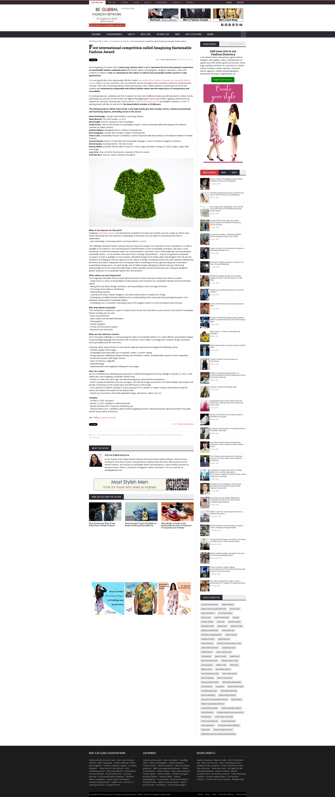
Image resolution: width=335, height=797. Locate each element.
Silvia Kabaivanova (168, 59)
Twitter (226, 25)
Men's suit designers (158, 763)
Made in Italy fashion (227, 695)
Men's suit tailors (170, 760)
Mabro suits (221, 665)
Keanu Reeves (207, 643)
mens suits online (230, 673)
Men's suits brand (224, 678)
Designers (96, 34)
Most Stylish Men (193, 34)
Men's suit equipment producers (166, 768)
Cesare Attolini (207, 622)
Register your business (223, 79)
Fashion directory (121, 763)
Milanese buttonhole (210, 630)
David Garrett (231, 635)
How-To (131, 34)
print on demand (208, 695)
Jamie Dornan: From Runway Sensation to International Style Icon (227, 249)
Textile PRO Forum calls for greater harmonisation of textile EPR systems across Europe (225, 222)
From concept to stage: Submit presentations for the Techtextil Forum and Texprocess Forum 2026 (227, 569)
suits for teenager (222, 617)
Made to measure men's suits (229, 643)
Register (240, 2)
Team (214, 794)
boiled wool (234, 656)
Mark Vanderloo (208, 613)
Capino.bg (206, 729)
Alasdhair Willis (208, 626)
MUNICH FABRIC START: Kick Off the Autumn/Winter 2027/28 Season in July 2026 (226, 278)
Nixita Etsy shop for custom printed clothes (218, 734)
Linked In (233, 25)
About (207, 794)
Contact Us (176, 2)
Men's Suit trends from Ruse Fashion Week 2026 (227, 346)
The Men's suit (162, 34)
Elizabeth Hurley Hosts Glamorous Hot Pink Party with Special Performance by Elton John (226, 403)
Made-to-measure (204, 760)
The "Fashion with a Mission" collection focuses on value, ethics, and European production (226, 458)
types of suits (220, 656)
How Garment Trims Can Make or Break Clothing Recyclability (140, 524)
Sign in (229, 2)
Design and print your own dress (230, 712)
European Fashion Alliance (228, 725)
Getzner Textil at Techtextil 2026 (223, 387)
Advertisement (161, 2)
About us (147, 2)
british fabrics (207, 652)
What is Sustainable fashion (213, 704)
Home (200, 794)
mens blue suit (228, 630)
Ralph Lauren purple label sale (214, 609)
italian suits (222, 626)
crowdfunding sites (209, 691)
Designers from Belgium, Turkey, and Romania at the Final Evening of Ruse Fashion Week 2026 (225, 486)
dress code (206, 617)
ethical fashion (123, 435)
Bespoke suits (238, 779)
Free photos (206, 717)
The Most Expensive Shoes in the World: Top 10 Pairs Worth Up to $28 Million (227, 194)
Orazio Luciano (234, 622)
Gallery (136, 2)
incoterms (220, 686)
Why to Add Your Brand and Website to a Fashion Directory (226, 512)
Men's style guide (105, 763)
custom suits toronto (210, 604)
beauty (236, 617)
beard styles (236, 699)
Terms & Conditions (226, 794)
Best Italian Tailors (223, 669)
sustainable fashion (106, 435)
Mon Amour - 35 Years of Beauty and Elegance (225, 332)
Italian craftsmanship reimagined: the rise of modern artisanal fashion (227, 554)
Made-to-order (220, 760)
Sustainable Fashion (106, 233)
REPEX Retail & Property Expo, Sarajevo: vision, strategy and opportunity (227, 526)
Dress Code (146, 34)
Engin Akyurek (224, 639)
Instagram (237, 25)
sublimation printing (229, 691)
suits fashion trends (209, 708)
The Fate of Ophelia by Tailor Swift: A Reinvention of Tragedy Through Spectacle (227, 582)
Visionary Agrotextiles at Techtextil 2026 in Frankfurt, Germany (228, 429)
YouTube (240, 25)
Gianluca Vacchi (208, 639)
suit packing (206, 656)
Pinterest (229, 25)
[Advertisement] (167, 552)
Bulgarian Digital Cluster (162, 794)
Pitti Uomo (234, 665)
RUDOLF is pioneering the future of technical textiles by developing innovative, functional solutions (228, 375)
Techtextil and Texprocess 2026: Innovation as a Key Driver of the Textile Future (228, 540)
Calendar (124, 2)
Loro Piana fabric (225, 613)
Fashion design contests (231, 708)
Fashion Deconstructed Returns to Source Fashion (227, 291)
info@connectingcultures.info (147, 101)
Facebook (222, 25)
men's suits (110, 760)
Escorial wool (207, 686)
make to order (236, 626)
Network (189, 2)
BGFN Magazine (97, 2)
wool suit (220, 622)
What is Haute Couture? (223, 729)
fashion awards (137, 435)
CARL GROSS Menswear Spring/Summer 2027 (227, 305)
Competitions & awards (119, 41)
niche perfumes (208, 725)
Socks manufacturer (210, 721)
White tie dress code (230, 660)
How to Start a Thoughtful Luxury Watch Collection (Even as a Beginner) (226, 180)
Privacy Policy (241, 794)
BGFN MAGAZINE (95, 41)
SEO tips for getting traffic (212, 635)
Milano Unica (207, 669)
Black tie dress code (209, 660)
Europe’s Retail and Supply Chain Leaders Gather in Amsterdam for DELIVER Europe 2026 (227, 319)
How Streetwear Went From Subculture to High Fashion (102, 524)
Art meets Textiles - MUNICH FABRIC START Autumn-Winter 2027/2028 (225, 235)
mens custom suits (224, 652)
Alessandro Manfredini (232, 682)
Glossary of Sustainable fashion (214, 699)
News (177, 34)
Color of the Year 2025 (224, 717)
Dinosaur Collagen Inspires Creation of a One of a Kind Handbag (226, 263)
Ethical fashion (207, 712)
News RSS (147, 794)
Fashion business (114, 34)
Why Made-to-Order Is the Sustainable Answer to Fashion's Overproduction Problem (176, 525)
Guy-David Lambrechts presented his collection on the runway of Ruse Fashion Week (227, 444)
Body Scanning (207, 678)
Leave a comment (108, 417)
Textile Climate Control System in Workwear (224, 360)
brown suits (234, 609)
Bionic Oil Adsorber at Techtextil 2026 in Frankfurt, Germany (226, 415)
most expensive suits (210, 673)
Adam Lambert (227, 604)
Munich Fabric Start (235, 686)
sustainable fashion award (157, 435)
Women (210, 34)
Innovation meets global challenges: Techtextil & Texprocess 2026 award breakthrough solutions (225, 500)
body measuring (228, 721)
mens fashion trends (210, 647)
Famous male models (210, 682)
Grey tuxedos (207, 665)
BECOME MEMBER (236, 44)
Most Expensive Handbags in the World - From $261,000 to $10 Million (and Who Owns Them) (227, 208)
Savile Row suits (228, 647)
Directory (112, 2)
